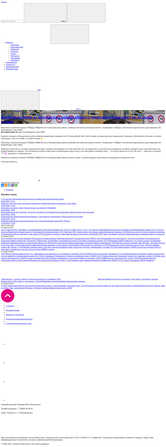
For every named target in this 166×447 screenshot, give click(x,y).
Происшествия (17, 47)
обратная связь (12, 69)
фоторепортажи (12, 67)
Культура (14, 51)
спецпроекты (11, 62)
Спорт (13, 54)
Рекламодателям (12, 310)
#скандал (9, 190)
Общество (15, 49)
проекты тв (10, 65)
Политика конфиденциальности (19, 319)
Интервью (15, 60)
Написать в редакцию (15, 315)
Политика (15, 45)
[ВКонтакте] (2, 185)
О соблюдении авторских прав (18, 323)
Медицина (15, 56)
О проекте (10, 306)
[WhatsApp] (16, 185)
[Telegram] (9, 185)
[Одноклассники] (5, 185)
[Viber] (12, 185)
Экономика (15, 58)
